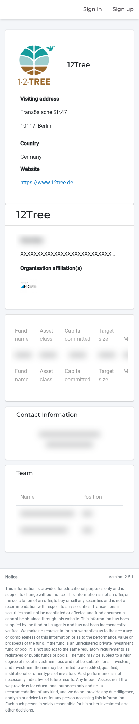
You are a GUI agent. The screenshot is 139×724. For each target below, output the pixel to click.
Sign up (123, 9)
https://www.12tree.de (46, 182)
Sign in (92, 9)
